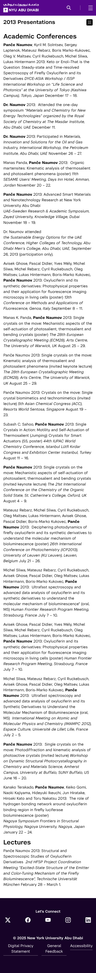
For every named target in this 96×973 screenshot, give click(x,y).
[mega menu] (89, 7)
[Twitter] (7, 921)
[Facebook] (27, 921)
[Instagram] (68, 921)
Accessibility (81, 945)
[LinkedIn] (88, 921)
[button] (69, 8)
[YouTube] (48, 921)
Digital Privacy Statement (20, 948)
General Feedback (54, 948)
